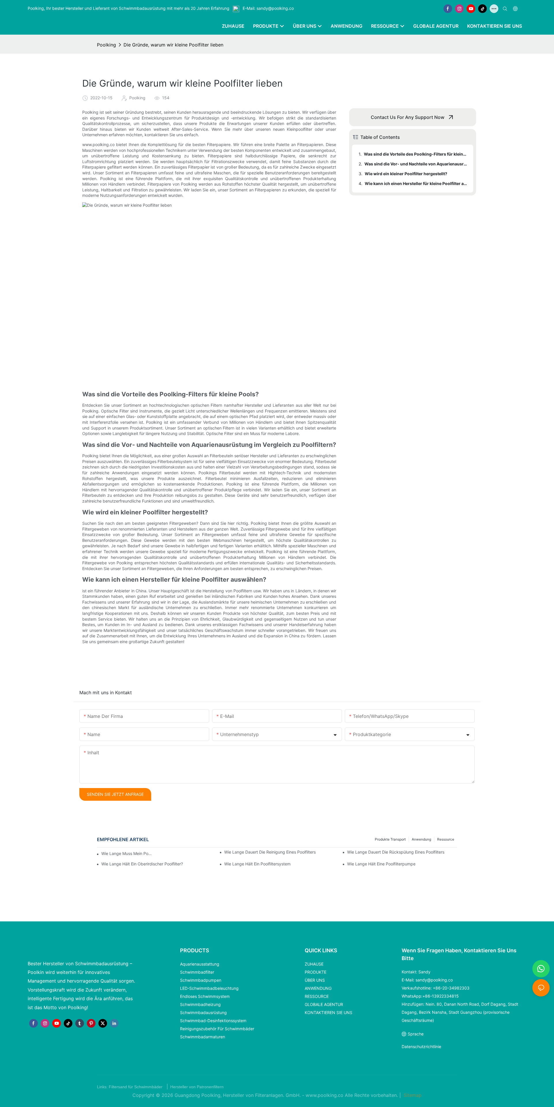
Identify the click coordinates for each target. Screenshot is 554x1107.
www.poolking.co (325, 1095)
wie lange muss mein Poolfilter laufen (127, 853)
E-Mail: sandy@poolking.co (268, 8)
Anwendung (421, 839)
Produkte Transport (390, 839)
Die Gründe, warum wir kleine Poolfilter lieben (173, 45)
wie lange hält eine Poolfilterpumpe (381, 863)
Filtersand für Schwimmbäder (136, 1086)
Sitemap (412, 1095)
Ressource (445, 839)
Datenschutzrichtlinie (421, 1046)
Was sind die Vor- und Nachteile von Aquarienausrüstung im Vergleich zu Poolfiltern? (416, 163)
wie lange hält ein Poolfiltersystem (257, 863)
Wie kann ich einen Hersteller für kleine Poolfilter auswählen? (416, 183)
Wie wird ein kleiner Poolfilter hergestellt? (406, 173)
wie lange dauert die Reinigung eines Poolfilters (270, 852)
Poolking (106, 45)
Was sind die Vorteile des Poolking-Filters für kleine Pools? (416, 154)
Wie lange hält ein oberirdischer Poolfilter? (142, 863)
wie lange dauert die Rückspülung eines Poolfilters (395, 852)
